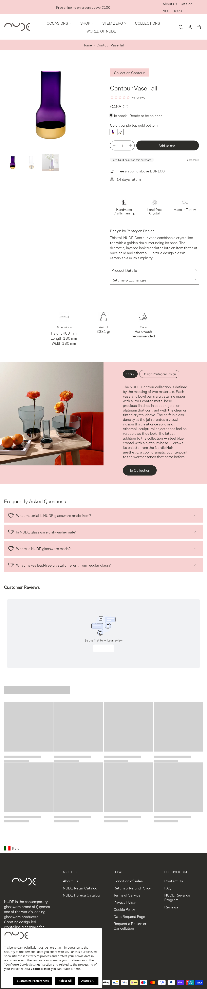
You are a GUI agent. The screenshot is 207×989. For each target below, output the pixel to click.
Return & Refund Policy (132, 888)
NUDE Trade (173, 10)
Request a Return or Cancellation (130, 925)
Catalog (186, 3)
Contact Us (173, 880)
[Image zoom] (50, 106)
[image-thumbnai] (12, 162)
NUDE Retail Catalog (80, 888)
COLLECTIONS (147, 22)
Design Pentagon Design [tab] (159, 374)
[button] (167, 145)
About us (170, 3)
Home (87, 44)
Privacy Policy (125, 902)
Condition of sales (128, 880)
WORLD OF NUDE (101, 30)
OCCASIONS (57, 22)
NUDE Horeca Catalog (81, 895)
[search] (180, 27)
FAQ (167, 888)
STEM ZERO (112, 22)
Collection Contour (129, 72)
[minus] (114, 145)
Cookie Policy (124, 909)
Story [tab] (130, 374)
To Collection (139, 469)
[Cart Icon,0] (198, 27)
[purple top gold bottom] (113, 132)
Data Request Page (129, 916)
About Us (70, 880)
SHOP (85, 22)
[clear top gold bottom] (120, 132)
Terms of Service (127, 895)
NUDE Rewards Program (177, 897)
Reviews (171, 906)
